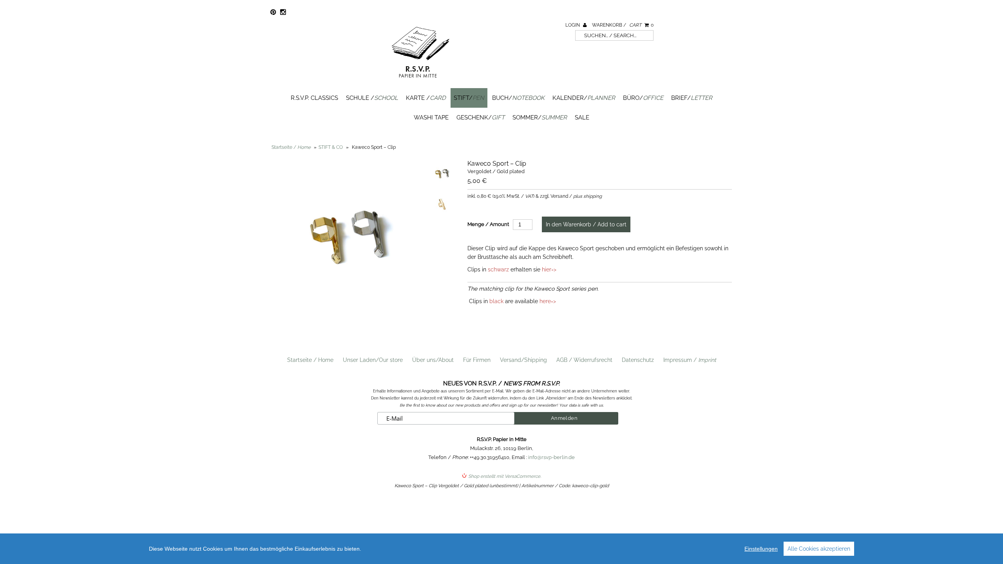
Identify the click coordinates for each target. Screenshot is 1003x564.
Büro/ (643, 97)
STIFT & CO (331, 147)
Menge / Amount (488, 224)
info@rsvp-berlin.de (551, 457)
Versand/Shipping (523, 360)
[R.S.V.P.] (420, 81)
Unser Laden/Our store (373, 360)
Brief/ (691, 97)
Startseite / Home (310, 360)
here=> (548, 301)
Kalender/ (583, 97)
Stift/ (469, 97)
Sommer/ (539, 117)
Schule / (372, 97)
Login (573, 25)
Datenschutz (638, 360)
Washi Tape (431, 117)
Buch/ (518, 97)
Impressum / (689, 360)
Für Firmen (477, 360)
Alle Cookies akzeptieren (819, 549)
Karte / (426, 97)
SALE (582, 117)
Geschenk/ (480, 117)
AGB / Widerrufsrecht (584, 360)
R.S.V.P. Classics (314, 97)
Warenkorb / (623, 25)
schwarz (498, 269)
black (496, 301)
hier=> (549, 269)
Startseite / (291, 147)
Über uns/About (433, 360)
